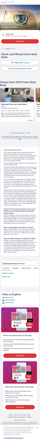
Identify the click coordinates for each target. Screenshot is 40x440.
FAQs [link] (28, 414)
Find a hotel (20, 41)
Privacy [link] (10, 414)
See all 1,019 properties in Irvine (20, 133)
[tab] (6, 268)
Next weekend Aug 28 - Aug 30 (21, 68)
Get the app (20, 355)
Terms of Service (18, 438)
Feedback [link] (29, 417)
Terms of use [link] (16, 414)
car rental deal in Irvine (19, 240)
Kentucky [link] (8, 48)
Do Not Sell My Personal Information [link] (16, 417)
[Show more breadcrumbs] (2, 48)
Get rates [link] (30, 120)
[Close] (37, 428)
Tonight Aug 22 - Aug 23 (21, 62)
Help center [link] (23, 414)
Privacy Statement (9, 438)
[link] (20, 298)
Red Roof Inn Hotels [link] (7, 273)
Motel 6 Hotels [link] (6, 276)
